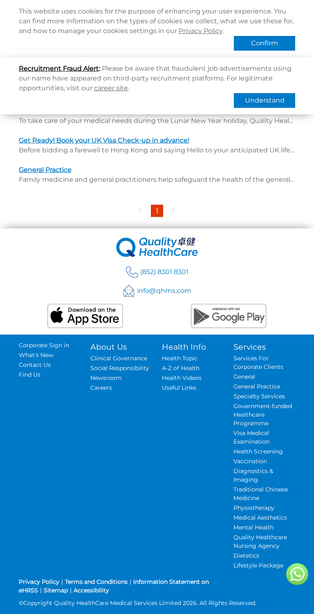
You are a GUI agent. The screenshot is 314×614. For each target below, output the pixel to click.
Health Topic (179, 358)
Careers (101, 387)
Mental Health (253, 527)
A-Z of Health (181, 368)
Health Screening (258, 451)
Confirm (264, 43)
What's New (36, 355)
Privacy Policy (200, 31)
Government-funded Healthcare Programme (262, 414)
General (244, 376)
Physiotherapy (253, 507)
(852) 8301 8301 (164, 272)
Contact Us (35, 364)
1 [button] (157, 210)
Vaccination (250, 461)
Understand (265, 100)
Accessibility (91, 590)
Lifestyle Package (258, 565)
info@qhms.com (164, 291)
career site (111, 88)
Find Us (29, 374)
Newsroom (106, 378)
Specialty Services (259, 396)
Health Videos (182, 378)
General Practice (45, 170)
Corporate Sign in (44, 345)
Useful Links (179, 387)
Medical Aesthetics (260, 517)
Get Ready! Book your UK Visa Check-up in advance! (104, 140)
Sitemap (56, 590)
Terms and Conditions (96, 581)
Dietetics (246, 555)
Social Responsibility (119, 368)
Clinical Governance (118, 358)
